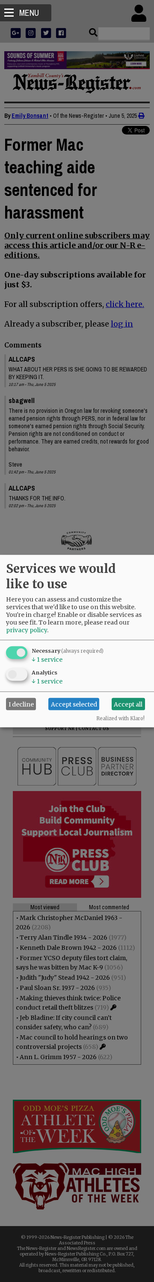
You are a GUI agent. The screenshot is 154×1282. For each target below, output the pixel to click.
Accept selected (74, 704)
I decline (21, 704)
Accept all (128, 704)
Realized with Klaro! (120, 718)
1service (47, 659)
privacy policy (26, 630)
